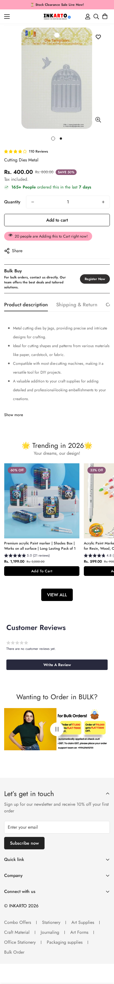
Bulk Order (14, 952)
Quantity (12, 202)
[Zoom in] (98, 120)
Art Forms (79, 932)
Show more (13, 414)
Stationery (51, 922)
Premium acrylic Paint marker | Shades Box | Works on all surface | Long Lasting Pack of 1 (40, 546)
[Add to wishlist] (98, 37)
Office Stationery (20, 942)
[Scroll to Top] (104, 954)
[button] (105, 16)
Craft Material (17, 932)
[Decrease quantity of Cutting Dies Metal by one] (32, 202)
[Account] (88, 16)
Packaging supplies (64, 942)
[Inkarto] (57, 16)
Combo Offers (17, 922)
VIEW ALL (57, 595)
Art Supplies (82, 922)
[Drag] (57, 729)
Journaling (50, 932)
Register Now (95, 278)
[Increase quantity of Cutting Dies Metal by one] (103, 202)
